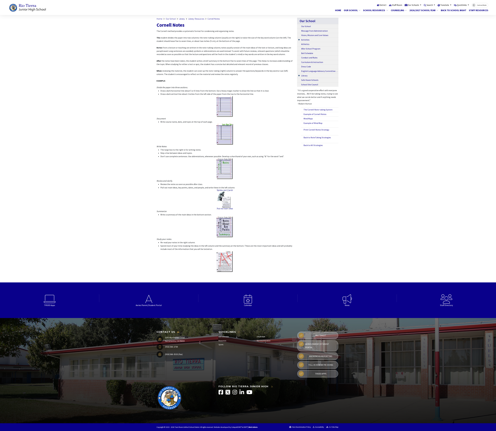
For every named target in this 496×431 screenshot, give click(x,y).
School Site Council (309, 84)
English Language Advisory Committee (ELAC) (319, 71)
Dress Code (306, 66)
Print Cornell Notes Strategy (316, 129)
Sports (221, 345)
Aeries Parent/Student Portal (317, 346)
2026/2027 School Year (422, 10)
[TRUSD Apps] (49, 298)
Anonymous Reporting (320, 356)
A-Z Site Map (333, 427)
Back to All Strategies (313, 145)
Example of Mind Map (313, 123)
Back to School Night (453, 10)
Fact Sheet (320, 335)
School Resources (374, 10)
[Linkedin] (242, 393)
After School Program (310, 48)
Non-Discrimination (263, 341)
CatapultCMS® (236, 427)
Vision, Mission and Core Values (314, 35)
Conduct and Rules (309, 57)
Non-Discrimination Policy (301, 427)
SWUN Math (261, 337)
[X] (228, 393)
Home (338, 10)
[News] (347, 298)
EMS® (245, 427)
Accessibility (319, 427)
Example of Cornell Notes (315, 114)
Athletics (305, 44)
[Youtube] (249, 393)
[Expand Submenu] (299, 40)
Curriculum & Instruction (312, 62)
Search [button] (429, 5)
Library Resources (196, 19)
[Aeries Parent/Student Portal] (148, 298)
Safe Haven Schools (309, 80)
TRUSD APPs (320, 373)
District (382, 5)
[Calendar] (248, 298)
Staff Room (397, 5)
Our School (351, 10)
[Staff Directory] (446, 298)
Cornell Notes (213, 19)
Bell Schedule (307, 53)
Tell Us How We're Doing (320, 365)
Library (182, 19)
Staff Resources (477, 10)
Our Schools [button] (413, 5)
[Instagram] (235, 393)
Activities (305, 39)
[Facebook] (221, 393)
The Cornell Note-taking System (318, 109)
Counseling (397, 10)
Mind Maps (308, 118)
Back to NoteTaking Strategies (317, 137)
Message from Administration (314, 31)
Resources (222, 341)
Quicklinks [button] (462, 5)
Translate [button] (444, 5)
